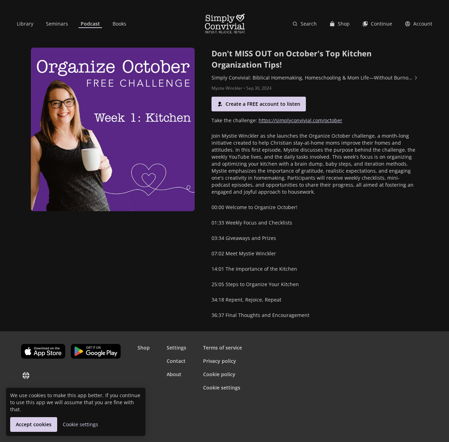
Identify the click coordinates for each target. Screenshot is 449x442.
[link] (25, 23)
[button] (259, 104)
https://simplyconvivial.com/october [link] (300, 120)
